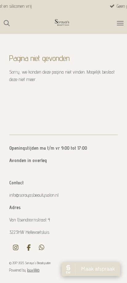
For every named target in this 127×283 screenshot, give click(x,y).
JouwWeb (33, 270)
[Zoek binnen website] (7, 23)
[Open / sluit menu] (120, 23)
